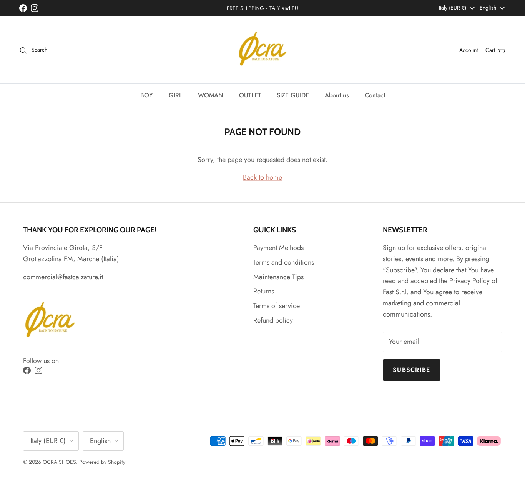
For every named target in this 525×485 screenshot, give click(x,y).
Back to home (262, 177)
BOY (146, 95)
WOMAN (210, 95)
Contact (375, 95)
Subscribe (411, 369)
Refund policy (273, 320)
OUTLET (250, 95)
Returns (263, 291)
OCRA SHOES (59, 462)
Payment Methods (278, 248)
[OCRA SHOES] (263, 50)
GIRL (175, 95)
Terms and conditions (283, 262)
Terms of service (276, 306)
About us (337, 95)
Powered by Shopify (102, 462)
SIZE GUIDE (293, 95)
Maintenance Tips (278, 277)
